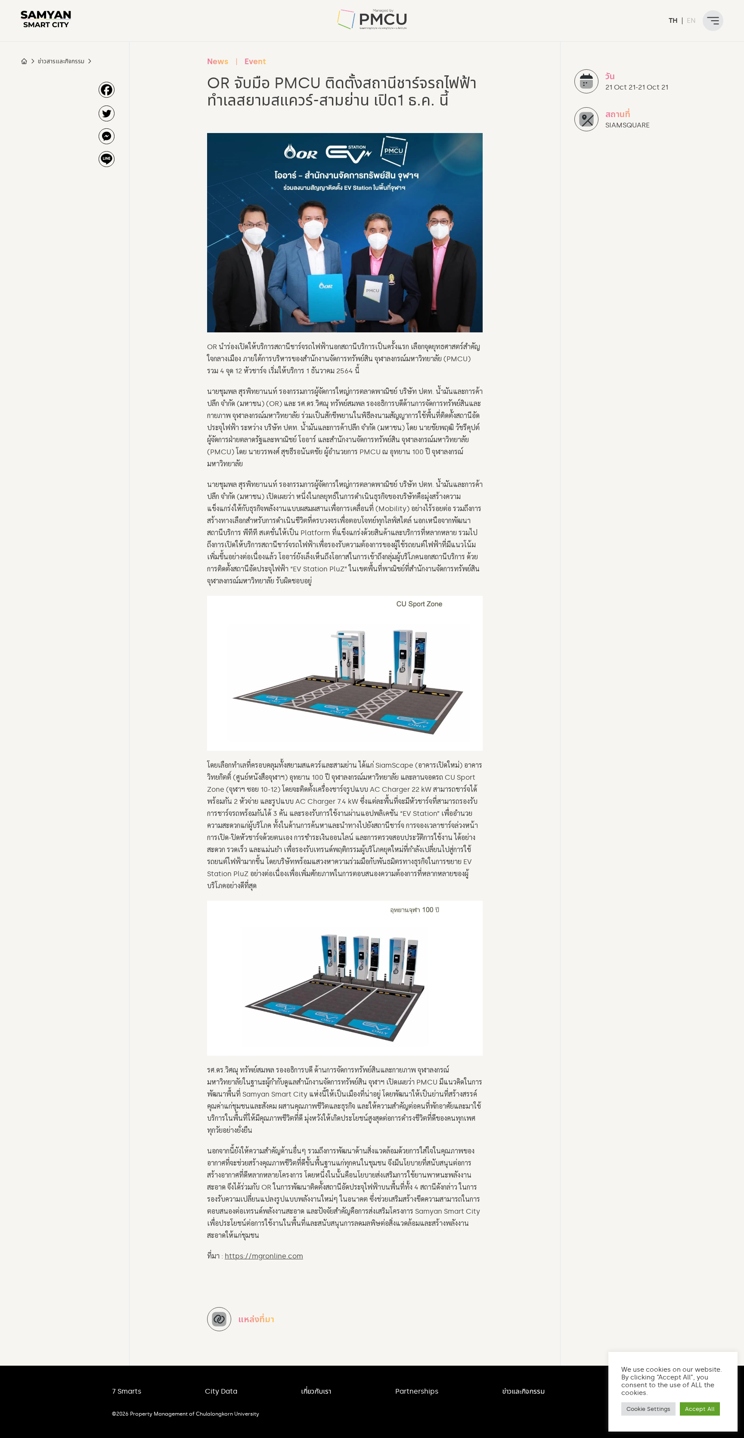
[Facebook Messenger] (107, 136)
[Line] (107, 159)
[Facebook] (107, 90)
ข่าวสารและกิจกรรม (61, 61)
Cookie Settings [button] (648, 1409)
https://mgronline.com (264, 1256)
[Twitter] (107, 113)
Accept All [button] (700, 1409)
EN (691, 20)
